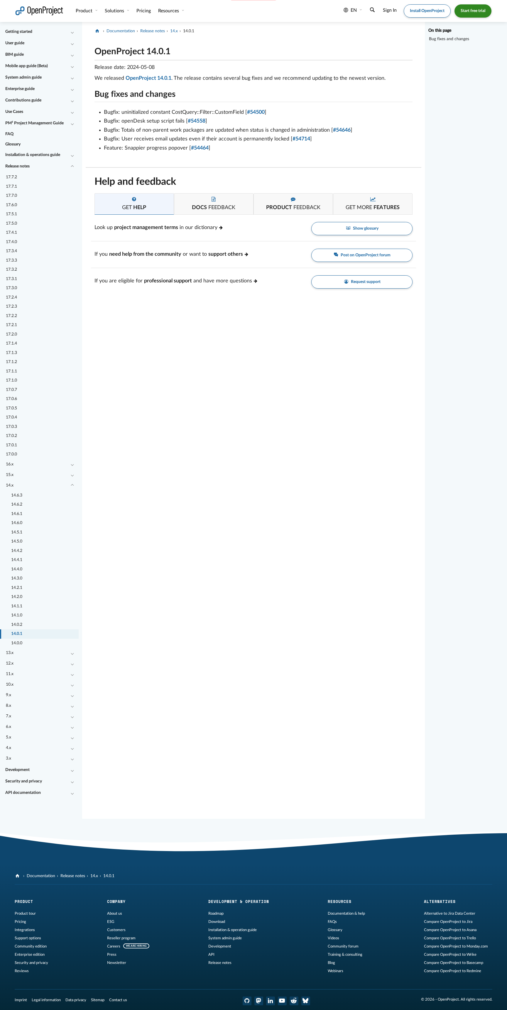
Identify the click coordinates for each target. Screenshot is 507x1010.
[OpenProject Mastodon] (258, 1001)
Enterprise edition (30, 954)
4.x (8, 748)
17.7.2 (11, 177)
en (353, 10)
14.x (9, 485)
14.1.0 (16, 615)
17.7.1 (11, 186)
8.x (8, 706)
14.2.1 (16, 588)
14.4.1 (16, 560)
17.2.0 (11, 334)
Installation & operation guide (232, 930)
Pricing (20, 921)
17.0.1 (11, 445)
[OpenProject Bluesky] (305, 1001)
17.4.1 (11, 233)
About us (114, 913)
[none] (90, 50)
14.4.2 (16, 551)
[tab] (134, 204)
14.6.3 (16, 495)
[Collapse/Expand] (72, 32)
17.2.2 (11, 316)
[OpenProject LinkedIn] (270, 1001)
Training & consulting (345, 954)
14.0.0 (16, 643)
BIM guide (14, 54)
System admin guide (23, 77)
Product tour (25, 913)
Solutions (115, 11)
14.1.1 (16, 606)
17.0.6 (11, 399)
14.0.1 (16, 634)
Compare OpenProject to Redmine (452, 971)
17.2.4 (11, 297)
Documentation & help (346, 913)
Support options (28, 938)
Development (17, 770)
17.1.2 (11, 362)
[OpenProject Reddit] (294, 1001)
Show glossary (365, 228)
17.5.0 (11, 223)
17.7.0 (11, 196)
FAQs (332, 921)
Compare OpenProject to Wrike (450, 954)
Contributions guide (23, 100)
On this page (439, 30)
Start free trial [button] (473, 11)
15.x (9, 475)
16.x (9, 464)
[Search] (372, 10)
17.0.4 (11, 417)
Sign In (390, 10)
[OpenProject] (97, 31)
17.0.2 (11, 436)
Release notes (17, 166)
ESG (110, 921)
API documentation (23, 793)
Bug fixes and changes (449, 39)
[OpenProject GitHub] (247, 1001)
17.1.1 (11, 371)
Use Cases (14, 112)
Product (85, 11)
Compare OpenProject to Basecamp (453, 963)
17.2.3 (11, 306)
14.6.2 (16, 504)
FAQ (9, 134)
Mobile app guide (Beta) (26, 66)
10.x (9, 684)
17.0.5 (11, 408)
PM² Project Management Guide (34, 123)
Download (216, 921)
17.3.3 (11, 260)
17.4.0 (11, 242)
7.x (8, 716)
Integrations (25, 930)
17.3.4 (11, 251)
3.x (8, 758)
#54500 (256, 112)
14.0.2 (16, 625)
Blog (331, 963)
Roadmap (216, 913)
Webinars (335, 971)
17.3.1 (11, 279)
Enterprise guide (20, 89)
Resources (169, 11)
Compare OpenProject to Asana (450, 930)
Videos (333, 938)
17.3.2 (11, 269)
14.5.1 (16, 532)
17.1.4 (11, 343)
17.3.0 (11, 288)
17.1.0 (11, 380)
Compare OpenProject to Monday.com (456, 946)
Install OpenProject (427, 11)
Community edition (31, 946)
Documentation (121, 31)
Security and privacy (23, 781)
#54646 (342, 130)
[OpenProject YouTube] (282, 1001)
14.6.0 (16, 523)
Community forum (343, 946)
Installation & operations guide (32, 155)
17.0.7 (11, 390)
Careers (113, 946)
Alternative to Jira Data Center (449, 913)
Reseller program (121, 938)
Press (111, 954)
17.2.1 (11, 325)
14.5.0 (16, 541)
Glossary (13, 144)
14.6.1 (16, 514)
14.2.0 (16, 597)
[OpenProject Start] (39, 11)
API (211, 954)
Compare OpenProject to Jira (448, 921)
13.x (9, 653)
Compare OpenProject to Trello (450, 938)
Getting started (18, 32)
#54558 (196, 121)
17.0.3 (11, 427)
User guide (14, 43)
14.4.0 (16, 569)
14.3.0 (16, 578)
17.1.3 (11, 353)
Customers (116, 930)
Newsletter (116, 963)
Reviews (22, 971)
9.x (8, 695)
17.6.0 (11, 205)
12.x (9, 663)
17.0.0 (11, 454)
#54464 (200, 148)
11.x (9, 674)
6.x (8, 727)
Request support (365, 282)
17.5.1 (11, 214)
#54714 (301, 139)
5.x (8, 737)
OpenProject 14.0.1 (148, 78)
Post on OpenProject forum (365, 255)
